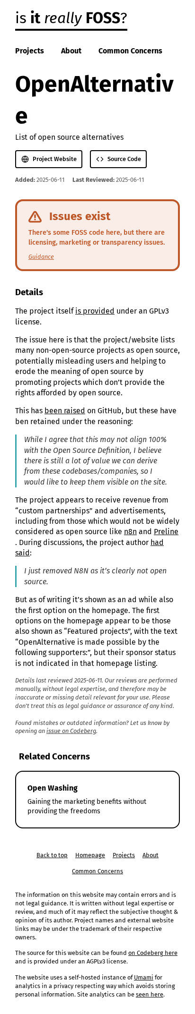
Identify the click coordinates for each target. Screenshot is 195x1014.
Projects (29, 50)
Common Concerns (130, 50)
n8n (130, 531)
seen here (149, 994)
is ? (71, 18)
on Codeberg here (152, 952)
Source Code (124, 158)
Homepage (90, 855)
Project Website (55, 158)
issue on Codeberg (71, 730)
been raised (64, 410)
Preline (166, 531)
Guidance (41, 256)
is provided (95, 311)
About (71, 50)
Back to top (52, 855)
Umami (143, 977)
